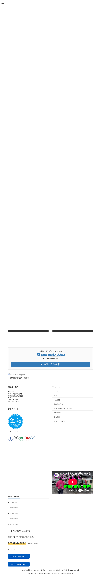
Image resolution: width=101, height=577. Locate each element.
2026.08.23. (14, 519)
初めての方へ (58, 404)
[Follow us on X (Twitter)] (16, 438)
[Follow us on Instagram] (32, 438)
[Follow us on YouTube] (27, 438)
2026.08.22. (14, 524)
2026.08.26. (14, 502)
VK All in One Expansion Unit (64, 573)
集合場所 (57, 417)
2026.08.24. (14, 513)
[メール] (21, 438)
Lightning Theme (50, 573)
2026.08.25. (14, 508)
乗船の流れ (57, 413)
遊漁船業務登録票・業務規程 (20, 378)
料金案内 (57, 400)
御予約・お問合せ (60, 421)
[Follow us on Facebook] (10, 438)
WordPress (38, 573)
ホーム (56, 391)
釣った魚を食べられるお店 (63, 408)
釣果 (55, 395)
